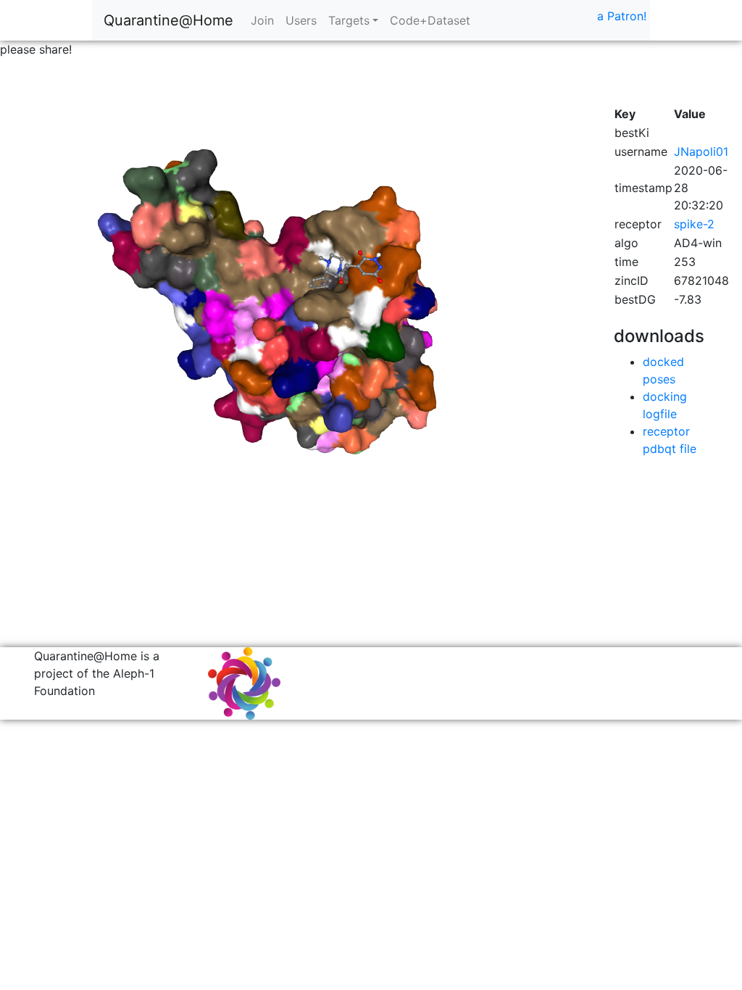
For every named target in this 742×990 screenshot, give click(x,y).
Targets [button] (349, 20)
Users (301, 20)
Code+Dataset (430, 20)
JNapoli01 (701, 151)
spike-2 (694, 224)
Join (262, 20)
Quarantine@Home (168, 20)
